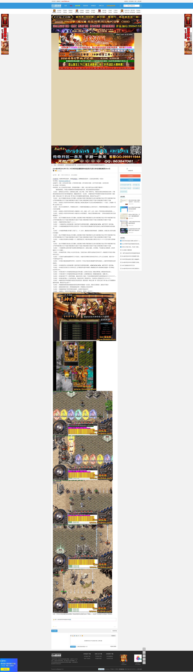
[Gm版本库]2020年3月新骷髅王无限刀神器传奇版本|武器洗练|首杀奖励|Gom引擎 (131, 256)
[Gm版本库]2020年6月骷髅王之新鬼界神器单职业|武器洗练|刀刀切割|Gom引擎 (131, 262)
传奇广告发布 (87, 658)
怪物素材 (82, 12)
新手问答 (59, 12)
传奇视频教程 (110, 656)
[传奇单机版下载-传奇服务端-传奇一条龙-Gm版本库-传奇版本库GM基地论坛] (57, 6)
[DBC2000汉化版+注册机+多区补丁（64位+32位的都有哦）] (124, 202)
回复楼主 (131, 175)
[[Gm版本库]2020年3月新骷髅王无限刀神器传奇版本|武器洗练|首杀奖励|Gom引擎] (124, 230)
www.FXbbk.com (65, 1)
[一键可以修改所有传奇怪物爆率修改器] (124, 223)
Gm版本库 (55, 178)
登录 (135, 1)
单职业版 (104, 10)
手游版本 (65, 10)
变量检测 (138, 12)
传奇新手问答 (110, 658)
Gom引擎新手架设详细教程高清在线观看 (131, 243)
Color (73, 635)
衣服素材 (87, 10)
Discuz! (59, 669)
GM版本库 (130, 170)
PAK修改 (138, 10)
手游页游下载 (98, 656)
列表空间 (85, 5)
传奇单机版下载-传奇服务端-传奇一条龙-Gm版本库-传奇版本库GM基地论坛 (51, 165)
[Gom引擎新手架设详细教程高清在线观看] (124, 209)
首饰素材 (93, 10)
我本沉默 (104, 12)
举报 (115, 626)
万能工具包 (127, 12)
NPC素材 (93, 12)
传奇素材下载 (87, 656)
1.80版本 (116, 10)
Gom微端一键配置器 (127, 250)
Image (74, 635)
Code (80, 635)
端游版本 (71, 10)
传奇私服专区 (61, 165)
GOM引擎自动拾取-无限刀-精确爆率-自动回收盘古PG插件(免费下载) (131, 259)
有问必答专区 (123, 191)
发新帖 (55, 630)
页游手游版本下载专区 (125, 188)
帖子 (125, 5)
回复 (70, 619)
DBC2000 (133, 10)
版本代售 (77, 5)
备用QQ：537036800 (129, 1)
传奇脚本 (71, 12)
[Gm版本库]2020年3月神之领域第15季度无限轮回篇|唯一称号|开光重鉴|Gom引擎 (131, 268)
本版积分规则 (113, 646)
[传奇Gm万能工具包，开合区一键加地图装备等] (124, 216)
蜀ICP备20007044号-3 (130, 669)
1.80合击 (110, 12)
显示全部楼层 (74, 175)
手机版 (112, 669)
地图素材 (87, 12)
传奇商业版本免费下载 (70, 165)
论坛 (71, 5)
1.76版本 (110, 10)
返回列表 (115, 630)
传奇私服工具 (136, 184)
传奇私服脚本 (136, 188)
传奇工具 (101, 5)
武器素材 (82, 10)
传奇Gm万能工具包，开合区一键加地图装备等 (131, 247)
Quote (78, 635)
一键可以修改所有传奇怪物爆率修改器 (131, 253)
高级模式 (113, 635)
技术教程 (59, 10)
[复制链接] (59, 170)
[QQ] (101, 669)
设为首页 (54, 1)
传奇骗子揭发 (98, 658)
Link (76, 635)
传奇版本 (93, 5)
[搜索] (141, 6)
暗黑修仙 (116, 12)
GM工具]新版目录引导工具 (128, 265)
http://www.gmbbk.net (64, 181)
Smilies (82, 635)
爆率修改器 (132, 12)
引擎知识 (65, 12)
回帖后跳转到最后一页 (82, 646)
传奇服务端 (121, 669)
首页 (65, 5)
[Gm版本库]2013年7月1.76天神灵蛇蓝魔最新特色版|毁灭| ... (92, 165)
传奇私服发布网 (111, 5)
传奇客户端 (127, 10)
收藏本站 (58, 1)
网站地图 (140, 669)
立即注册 (139, 1)
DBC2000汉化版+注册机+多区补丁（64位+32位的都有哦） (134, 202)
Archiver (107, 669)
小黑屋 (116, 669)
